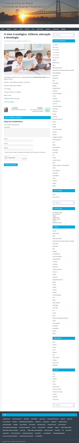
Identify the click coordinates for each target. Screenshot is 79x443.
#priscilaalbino (7, 424)
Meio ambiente (56, 147)
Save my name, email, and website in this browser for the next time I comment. (25, 152)
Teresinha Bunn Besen (59, 433)
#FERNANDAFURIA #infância (26, 421)
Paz (53, 155)
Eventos (9, 29)
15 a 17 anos (56, 55)
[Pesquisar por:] (64, 35)
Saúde (54, 168)
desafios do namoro (24, 427)
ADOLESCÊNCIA (23, 424)
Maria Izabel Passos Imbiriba (35, 430)
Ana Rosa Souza (41, 424)
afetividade (32, 424)
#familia (14, 421)
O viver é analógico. (9, 101)
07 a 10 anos (56, 50)
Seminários (55, 173)
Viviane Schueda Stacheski (26, 436)
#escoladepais (6, 421)
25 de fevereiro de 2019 (11, 41)
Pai (63, 430)
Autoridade (55, 78)
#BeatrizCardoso (17, 419)
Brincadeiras (56, 83)
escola (34, 427)
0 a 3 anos (55, 44)
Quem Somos (40, 29)
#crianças (26, 419)
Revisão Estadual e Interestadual (61, 165)
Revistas (27, 29)
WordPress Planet (57, 222)
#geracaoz (38, 421)
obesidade (57, 430)
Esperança (50, 427)
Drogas (54, 114)
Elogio (54, 121)
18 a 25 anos (56, 57)
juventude (23, 430)
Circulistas (55, 91)
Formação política (57, 129)
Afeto (54, 65)
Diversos (55, 111)
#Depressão (34, 419)
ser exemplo (38, 433)
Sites (33, 29)
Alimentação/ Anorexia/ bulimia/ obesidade (63, 70)
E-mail (5, 143)
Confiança (55, 98)
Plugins (54, 216)
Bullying (54, 85)
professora (6, 433)
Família (54, 127)
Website (6, 148)
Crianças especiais (57, 106)
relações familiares (27, 433)
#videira (15, 424)
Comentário (7, 127)
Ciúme (54, 96)
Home (54, 194)
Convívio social (52, 424)
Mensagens (55, 150)
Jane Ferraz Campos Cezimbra (10, 430)
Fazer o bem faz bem (66, 427)
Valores (54, 183)
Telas (54, 178)
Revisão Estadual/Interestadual (60, 318)
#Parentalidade (63, 421)
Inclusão (55, 132)
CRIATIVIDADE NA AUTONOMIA (10, 427)
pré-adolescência (15, 433)
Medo (54, 145)
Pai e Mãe (55, 152)
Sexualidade (55, 175)
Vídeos (54, 186)
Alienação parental (57, 68)
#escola (63, 419)
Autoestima (55, 75)
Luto (54, 142)
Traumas (55, 180)
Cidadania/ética (56, 88)
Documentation (56, 214)
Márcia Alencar (49, 430)
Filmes (15, 29)
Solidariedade (47, 433)
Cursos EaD (56, 29)
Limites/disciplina (57, 139)
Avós (54, 80)
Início (2, 29)
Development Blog (57, 212)
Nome (5, 139)
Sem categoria (56, 170)
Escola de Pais (41, 427)
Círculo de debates (57, 93)
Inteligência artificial (57, 137)
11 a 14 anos (56, 52)
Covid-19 (55, 103)
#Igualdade (46, 421)
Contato (48, 29)
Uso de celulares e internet (10, 436)
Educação (55, 116)
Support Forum (56, 219)
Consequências (56, 101)
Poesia (54, 157)
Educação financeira (58, 119)
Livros (21, 29)
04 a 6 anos (55, 47)
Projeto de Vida (56, 160)
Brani (20, 41)
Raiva (54, 162)
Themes (55, 221)
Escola (54, 124)
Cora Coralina (62, 424)
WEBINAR (63, 29)
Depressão (55, 109)
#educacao (42, 419)
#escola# (69, 419)
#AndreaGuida (6, 419)
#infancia (53, 421)
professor (68, 430)
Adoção (54, 60)
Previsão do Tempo (57, 391)
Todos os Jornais (57, 389)
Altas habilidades (57, 73)
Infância (26, 41)
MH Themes (22, 441)
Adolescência (56, 62)
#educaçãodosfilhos (53, 419)
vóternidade (38, 436)
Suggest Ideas (56, 217)
